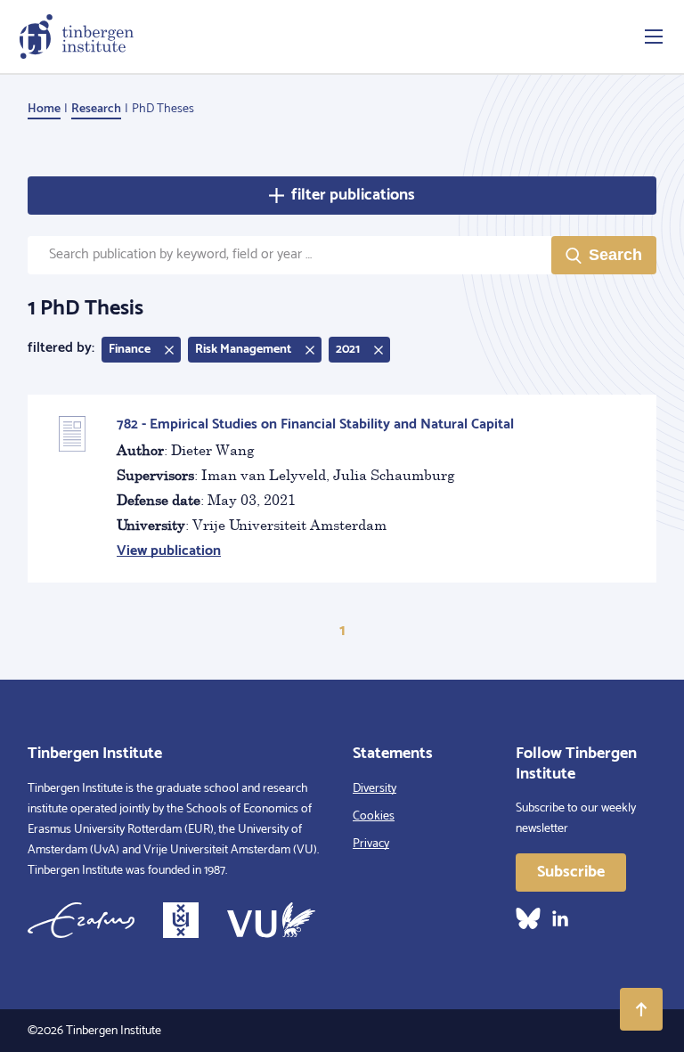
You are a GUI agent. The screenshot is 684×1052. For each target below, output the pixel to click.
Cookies (374, 816)
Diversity (374, 789)
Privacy (371, 844)
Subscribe (571, 872)
